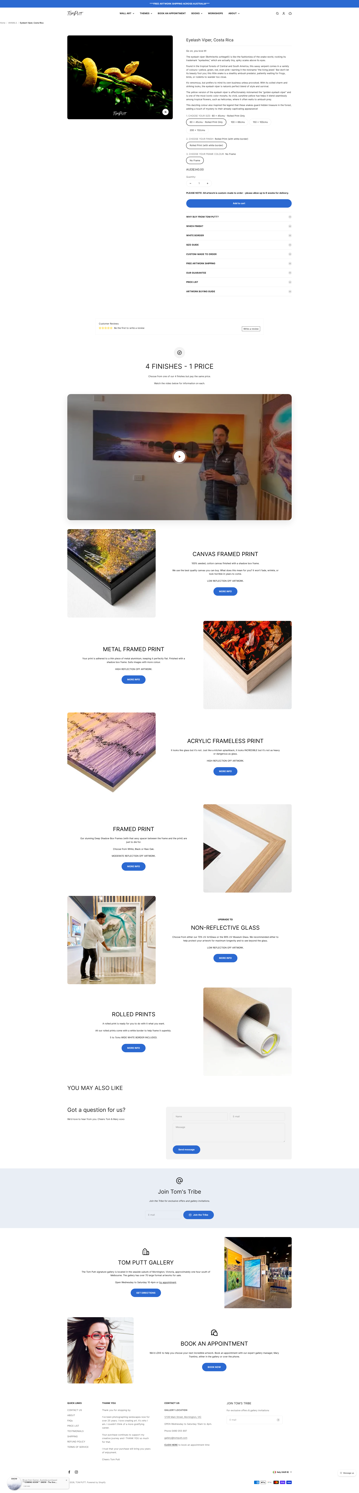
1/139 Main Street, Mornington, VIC (182, 1417)
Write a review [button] (251, 328)
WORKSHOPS (215, 13)
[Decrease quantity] (190, 183)
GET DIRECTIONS (145, 1292)
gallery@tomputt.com (175, 1437)
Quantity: (191, 176)
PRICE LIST (73, 1425)
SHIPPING (72, 1436)
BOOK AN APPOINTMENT (172, 13)
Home (2, 23)
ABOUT (232, 13)
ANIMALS (12, 23)
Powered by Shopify (96, 1482)
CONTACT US (74, 1410)
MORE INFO (225, 591)
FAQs (70, 1420)
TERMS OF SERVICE (78, 1447)
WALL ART (125, 13)
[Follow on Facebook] (69, 1472)
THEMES (144, 13)
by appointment (167, 1282)
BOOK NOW (214, 1367)
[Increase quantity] (207, 183)
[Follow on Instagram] (76, 1472)
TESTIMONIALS (75, 1431)
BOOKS (195, 13)
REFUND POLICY (76, 1441)
